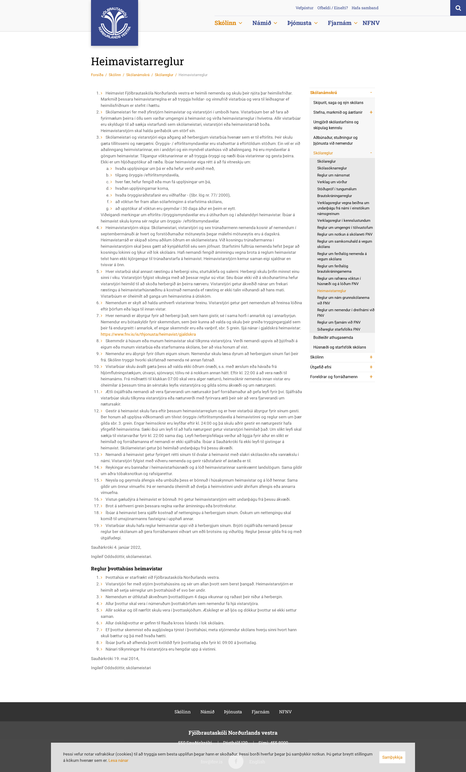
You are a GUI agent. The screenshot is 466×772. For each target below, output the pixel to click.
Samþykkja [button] (392, 757)
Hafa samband (365, 7)
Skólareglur (164, 75)
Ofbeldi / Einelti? (332, 7)
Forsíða (97, 75)
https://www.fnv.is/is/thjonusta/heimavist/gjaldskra (148, 334)
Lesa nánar (118, 760)
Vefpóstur (305, 7)
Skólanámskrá (138, 75)
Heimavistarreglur (193, 75)
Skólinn (115, 75)
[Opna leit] (458, 8)
